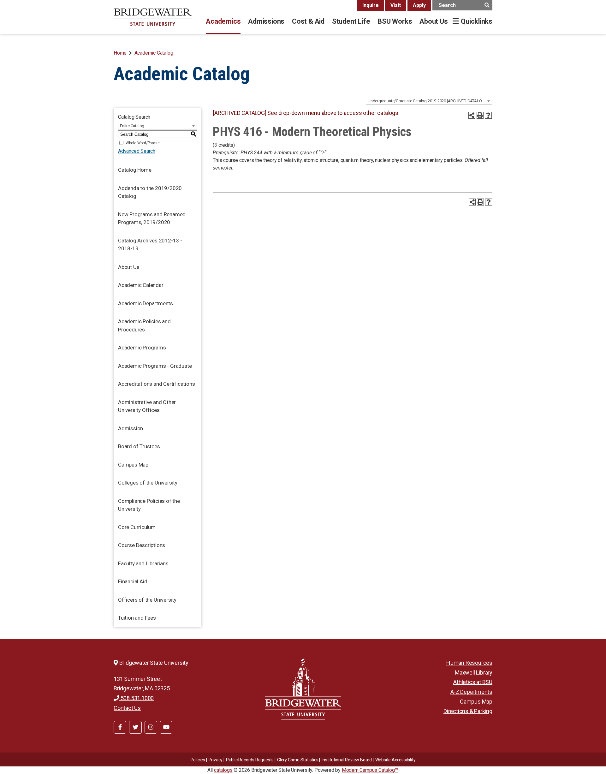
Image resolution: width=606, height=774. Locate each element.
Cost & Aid (308, 21)
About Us (433, 21)
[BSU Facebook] (120, 727)
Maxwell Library (473, 672)
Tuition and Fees (137, 618)
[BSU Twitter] (135, 727)
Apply (419, 5)
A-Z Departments (471, 691)
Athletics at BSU (472, 682)
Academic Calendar (140, 285)
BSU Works (394, 21)
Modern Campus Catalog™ (370, 770)
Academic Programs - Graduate (155, 366)
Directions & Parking (467, 711)
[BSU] (153, 17)
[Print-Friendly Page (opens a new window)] (480, 115)
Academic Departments (145, 303)
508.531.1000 (136, 698)
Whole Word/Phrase (143, 143)
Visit (395, 5)
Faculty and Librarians (143, 563)
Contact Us (127, 708)
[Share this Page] (471, 115)
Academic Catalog (153, 53)
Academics (223, 21)
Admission (130, 428)
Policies (198, 759)
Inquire (370, 5)
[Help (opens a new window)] (488, 115)
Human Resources (469, 662)
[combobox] (429, 100)
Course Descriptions (141, 545)
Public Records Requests (250, 759)
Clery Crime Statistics (297, 759)
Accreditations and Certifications (156, 384)
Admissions (266, 21)
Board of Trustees (139, 446)
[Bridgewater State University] (303, 689)
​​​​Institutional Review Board (347, 759)
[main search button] (487, 5)
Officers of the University (147, 600)
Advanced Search (136, 151)
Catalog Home (135, 170)
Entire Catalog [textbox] (132, 125)
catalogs (223, 770)
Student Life (351, 21)
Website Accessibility (395, 759)
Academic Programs (142, 347)
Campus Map (133, 464)
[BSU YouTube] (166, 727)
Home (120, 53)
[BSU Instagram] (151, 727)
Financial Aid (132, 581)
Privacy (216, 759)
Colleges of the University (147, 482)
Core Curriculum (137, 527)
